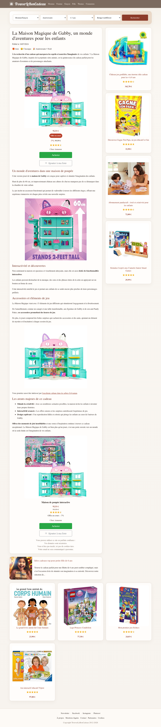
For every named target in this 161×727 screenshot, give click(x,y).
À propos (60, 718)
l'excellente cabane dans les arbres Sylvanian (59, 393)
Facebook (76, 713)
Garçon (67, 4)
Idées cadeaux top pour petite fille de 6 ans (53, 560)
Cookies (101, 718)
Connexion (90, 4)
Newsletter (65, 713)
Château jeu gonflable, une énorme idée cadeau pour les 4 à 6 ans (128, 76)
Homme (51, 4)
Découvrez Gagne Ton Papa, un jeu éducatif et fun (128, 139)
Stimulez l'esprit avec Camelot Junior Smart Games (128, 269)
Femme (59, 4)
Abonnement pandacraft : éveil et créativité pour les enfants (128, 204)
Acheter (56, 155)
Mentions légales (72, 718)
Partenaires (92, 718)
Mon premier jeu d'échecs (128, 627)
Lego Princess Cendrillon (80, 627)
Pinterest (97, 713)
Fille (74, 4)
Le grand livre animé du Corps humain (32, 627)
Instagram (87, 713)
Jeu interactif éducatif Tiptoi (32, 687)
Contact (83, 718)
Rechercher (135, 17)
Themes (81, 4)
